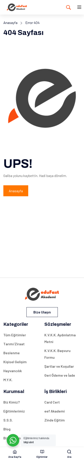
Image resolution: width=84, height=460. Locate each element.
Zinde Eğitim (54, 420)
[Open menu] (80, 7)
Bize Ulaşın (42, 312)
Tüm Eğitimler (14, 335)
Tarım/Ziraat (14, 344)
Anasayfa (10, 22)
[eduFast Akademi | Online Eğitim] (16, 6)
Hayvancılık (12, 371)
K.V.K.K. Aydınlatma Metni (60, 338)
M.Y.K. (8, 380)
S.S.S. (8, 420)
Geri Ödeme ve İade (59, 375)
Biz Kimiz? (11, 402)
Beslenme (11, 353)
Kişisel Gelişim (15, 362)
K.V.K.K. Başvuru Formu (57, 353)
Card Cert (52, 402)
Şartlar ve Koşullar (59, 366)
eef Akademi (54, 411)
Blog (7, 429)
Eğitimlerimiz (14, 411)
